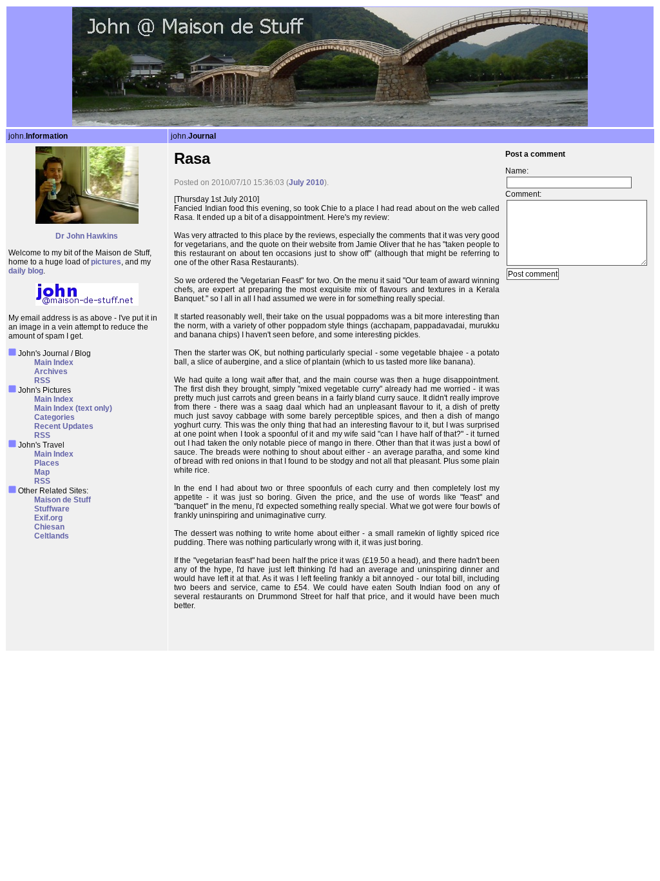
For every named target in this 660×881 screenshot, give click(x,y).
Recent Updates (63, 426)
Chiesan (49, 526)
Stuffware (52, 508)
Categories (54, 417)
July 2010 (306, 182)
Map (42, 472)
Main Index (53, 362)
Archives (51, 371)
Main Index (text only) (73, 408)
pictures (106, 261)
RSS (42, 380)
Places (46, 463)
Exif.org (48, 517)
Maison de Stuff (62, 499)
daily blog (25, 270)
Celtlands (51, 535)
